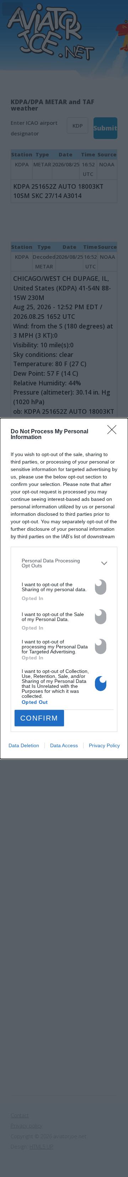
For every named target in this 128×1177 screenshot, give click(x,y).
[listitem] (64, 563)
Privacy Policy (104, 745)
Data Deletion (24, 745)
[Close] (114, 432)
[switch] (100, 587)
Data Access (64, 745)
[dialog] (64, 588)
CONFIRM (39, 718)
